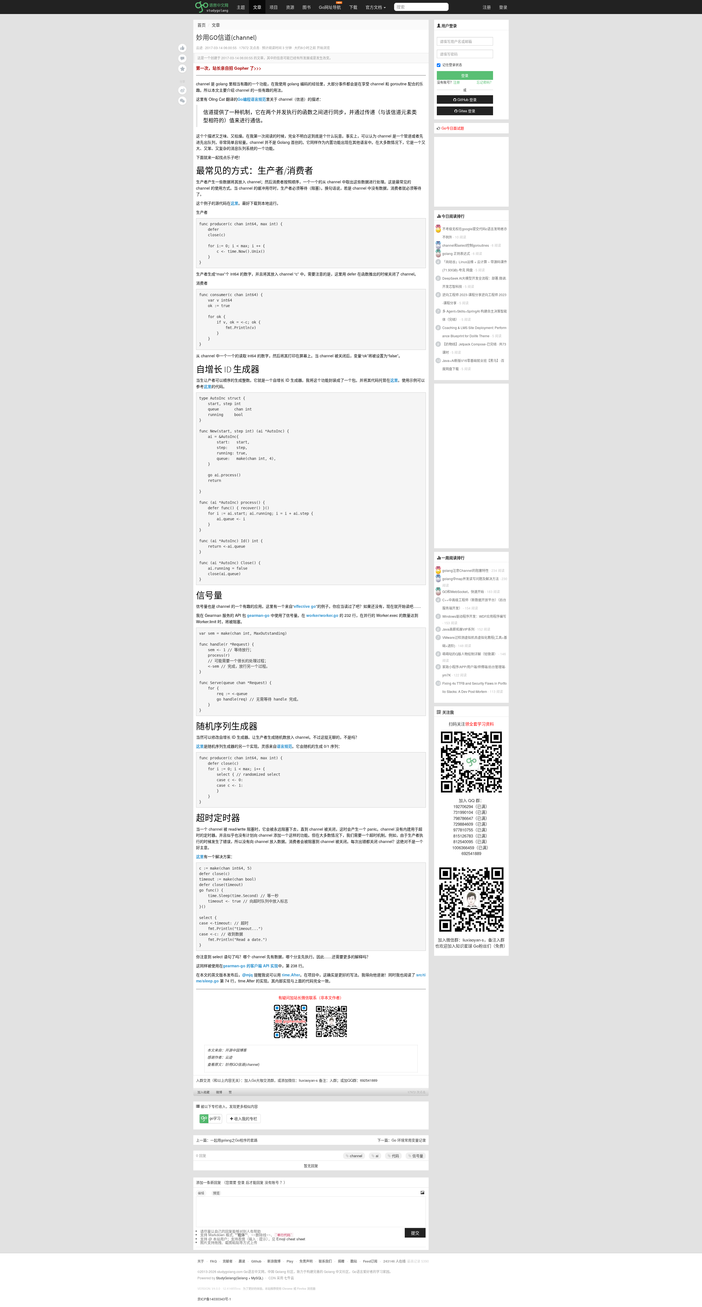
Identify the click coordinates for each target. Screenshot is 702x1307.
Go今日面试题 (452, 128)
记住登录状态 (452, 64)
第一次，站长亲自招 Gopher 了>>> (228, 68)
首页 (201, 25)
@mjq (247, 974)
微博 (219, 1092)
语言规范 (284, 746)
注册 (487, 7)
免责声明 (306, 1261)
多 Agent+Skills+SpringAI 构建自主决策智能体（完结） (474, 315)
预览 (216, 1193)
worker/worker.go (322, 615)
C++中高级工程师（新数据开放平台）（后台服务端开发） (474, 603)
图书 (306, 7)
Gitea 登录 (466, 110)
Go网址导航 (330, 7)
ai (376, 1155)
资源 (290, 7)
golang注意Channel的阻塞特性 (465, 570)
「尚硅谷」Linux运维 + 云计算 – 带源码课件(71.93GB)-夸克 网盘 (474, 265)
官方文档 (374, 7)
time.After (291, 974)
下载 (353, 7)
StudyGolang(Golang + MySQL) (239, 1277)
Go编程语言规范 (251, 99)
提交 (415, 1233)
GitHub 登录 (466, 99)
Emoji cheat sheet (290, 1238)
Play (290, 1261)
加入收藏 (203, 1092)
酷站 (353, 1261)
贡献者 (228, 1261)
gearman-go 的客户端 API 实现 (250, 965)
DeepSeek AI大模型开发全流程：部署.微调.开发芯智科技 (474, 282)
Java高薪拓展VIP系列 (458, 629)
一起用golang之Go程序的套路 (233, 1140)
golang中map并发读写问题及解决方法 (470, 578)
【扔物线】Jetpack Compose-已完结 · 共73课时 (474, 348)
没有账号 (272, 1182)
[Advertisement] (475, 171)
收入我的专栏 (245, 1118)
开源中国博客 (236, 1050)
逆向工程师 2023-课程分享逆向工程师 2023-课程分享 (474, 298)
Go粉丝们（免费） (490, 946)
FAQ (213, 1261)
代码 (395, 1155)
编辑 (201, 1193)
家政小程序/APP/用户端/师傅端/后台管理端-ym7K (474, 670)
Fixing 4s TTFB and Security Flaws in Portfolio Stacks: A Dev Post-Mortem (474, 687)
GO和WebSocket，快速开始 (463, 591)
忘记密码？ (485, 82)
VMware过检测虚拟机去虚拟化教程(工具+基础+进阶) (474, 641)
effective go (305, 606)
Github (256, 1261)
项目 (274, 7)
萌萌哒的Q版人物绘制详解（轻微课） (469, 653)
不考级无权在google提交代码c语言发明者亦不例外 (474, 232)
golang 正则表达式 (456, 253)
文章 (257, 7)
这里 (234, 203)
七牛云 (289, 1277)
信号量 (417, 1155)
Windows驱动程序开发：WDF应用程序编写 (474, 616)
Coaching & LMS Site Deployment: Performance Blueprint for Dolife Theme (474, 331)
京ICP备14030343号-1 (214, 1299)
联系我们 (325, 1261)
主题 (241, 7)
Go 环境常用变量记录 (409, 1140)
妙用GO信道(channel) (242, 1064)
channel (355, 1155)
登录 (503, 7)
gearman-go (258, 615)
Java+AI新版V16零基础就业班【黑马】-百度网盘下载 (473, 364)
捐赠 (341, 1261)
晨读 (242, 1261)
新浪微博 (274, 1261)
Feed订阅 (370, 1261)
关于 (200, 1261)
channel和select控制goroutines (465, 245)
